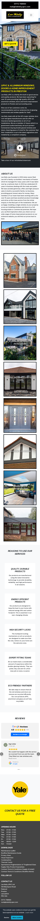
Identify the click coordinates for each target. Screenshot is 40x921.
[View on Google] (5, 745)
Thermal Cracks (6, 862)
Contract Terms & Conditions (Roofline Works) (17, 871)
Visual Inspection (7, 857)
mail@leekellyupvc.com (20, 6)
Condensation (6, 860)
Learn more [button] (29, 912)
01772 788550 (20, 3)
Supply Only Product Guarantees (12, 867)
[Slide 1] (16, 77)
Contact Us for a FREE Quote (20, 812)
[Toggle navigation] (31, 15)
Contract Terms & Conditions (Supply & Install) (17, 869)
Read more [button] (13, 758)
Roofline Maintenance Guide (11, 853)
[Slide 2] (20, 77)
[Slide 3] (23, 77)
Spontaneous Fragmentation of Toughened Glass (18, 864)
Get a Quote (10, 43)
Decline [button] (6, 917)
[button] (1, 753)
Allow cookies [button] (17, 917)
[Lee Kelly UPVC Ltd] (15, 15)
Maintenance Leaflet (8, 851)
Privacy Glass (6, 855)
